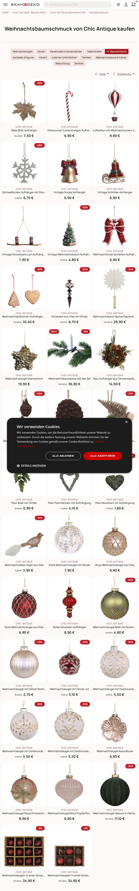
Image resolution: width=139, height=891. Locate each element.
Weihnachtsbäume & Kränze (111, 57)
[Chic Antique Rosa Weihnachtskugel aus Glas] (115, 536)
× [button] (126, 422)
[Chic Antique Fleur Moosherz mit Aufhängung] (115, 474)
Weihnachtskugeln (23, 51)
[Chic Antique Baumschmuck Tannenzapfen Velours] (70, 412)
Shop (5, 12)
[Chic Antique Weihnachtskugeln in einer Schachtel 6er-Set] (70, 847)
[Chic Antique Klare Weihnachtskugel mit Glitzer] (70, 536)
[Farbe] (96, 73)
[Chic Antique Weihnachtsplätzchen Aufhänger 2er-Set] (24, 288)
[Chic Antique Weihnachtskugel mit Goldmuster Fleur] (24, 722)
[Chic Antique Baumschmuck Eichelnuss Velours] (24, 412)
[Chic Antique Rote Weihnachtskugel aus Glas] (24, 598)
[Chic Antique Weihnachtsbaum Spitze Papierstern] (115, 288)
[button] (31, 466)
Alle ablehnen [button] (63, 456)
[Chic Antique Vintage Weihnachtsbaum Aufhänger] (70, 226)
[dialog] (69, 445)
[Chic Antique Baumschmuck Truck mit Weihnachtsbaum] (115, 412)
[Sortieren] (114, 73)
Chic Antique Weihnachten (67, 12)
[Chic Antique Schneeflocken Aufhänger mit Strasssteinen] (24, 164)
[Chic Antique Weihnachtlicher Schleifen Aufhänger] (115, 226)
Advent (43, 57)
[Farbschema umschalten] (118, 4)
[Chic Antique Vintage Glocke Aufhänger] (70, 164)
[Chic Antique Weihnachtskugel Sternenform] (24, 350)
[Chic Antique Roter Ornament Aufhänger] (70, 598)
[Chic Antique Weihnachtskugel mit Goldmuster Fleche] (115, 660)
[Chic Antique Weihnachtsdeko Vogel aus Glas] (24, 536)
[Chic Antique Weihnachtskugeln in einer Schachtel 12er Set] (24, 847)
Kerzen (41, 51)
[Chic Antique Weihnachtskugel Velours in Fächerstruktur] (115, 784)
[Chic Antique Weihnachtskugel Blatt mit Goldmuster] (115, 598)
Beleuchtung (63, 63)
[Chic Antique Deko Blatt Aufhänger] (24, 102)
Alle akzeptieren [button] (102, 456)
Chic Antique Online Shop (29, 12)
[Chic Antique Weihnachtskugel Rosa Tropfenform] (70, 784)
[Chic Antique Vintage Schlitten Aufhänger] (115, 164)
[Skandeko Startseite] (25, 4)
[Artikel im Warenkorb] (133, 4)
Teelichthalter (94, 51)
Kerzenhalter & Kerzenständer (66, 51)
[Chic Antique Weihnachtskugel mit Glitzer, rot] (70, 660)
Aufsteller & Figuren (23, 57)
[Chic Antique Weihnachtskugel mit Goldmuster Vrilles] (70, 722)
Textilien (86, 57)
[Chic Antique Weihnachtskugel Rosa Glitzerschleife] (24, 784)
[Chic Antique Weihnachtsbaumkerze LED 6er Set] (70, 350)
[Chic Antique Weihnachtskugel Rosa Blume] (115, 722)
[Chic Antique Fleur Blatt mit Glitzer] (24, 474)
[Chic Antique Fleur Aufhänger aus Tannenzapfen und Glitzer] (115, 350)
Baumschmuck (99, 12)
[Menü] (5, 4)
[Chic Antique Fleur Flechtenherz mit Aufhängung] (70, 474)
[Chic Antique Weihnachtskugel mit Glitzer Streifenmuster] (24, 660)
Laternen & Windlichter (64, 57)
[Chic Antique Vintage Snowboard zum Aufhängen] (24, 226)
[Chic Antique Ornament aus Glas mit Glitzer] (70, 288)
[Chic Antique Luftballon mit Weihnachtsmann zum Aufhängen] (115, 102)
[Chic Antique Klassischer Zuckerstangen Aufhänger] (70, 102)
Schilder (79, 63)
